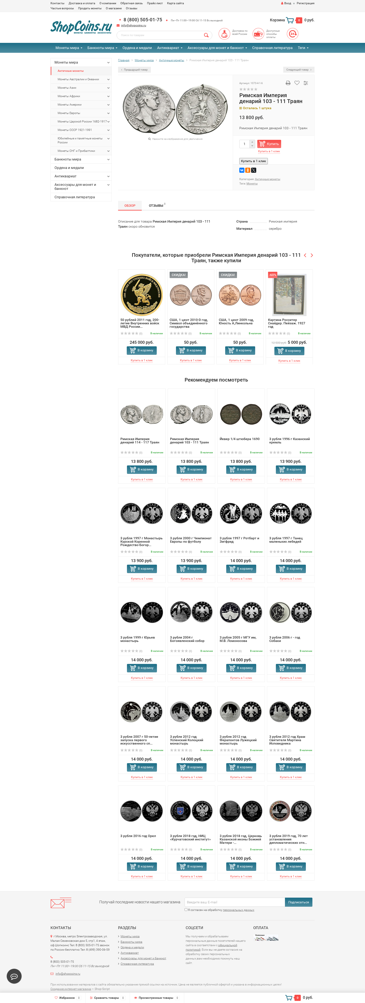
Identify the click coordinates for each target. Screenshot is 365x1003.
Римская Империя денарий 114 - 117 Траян (139, 440)
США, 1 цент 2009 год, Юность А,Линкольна (236, 321)
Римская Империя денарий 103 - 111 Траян (189, 440)
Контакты (57, 3)
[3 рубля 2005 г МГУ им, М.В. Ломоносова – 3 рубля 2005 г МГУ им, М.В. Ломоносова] (241, 612)
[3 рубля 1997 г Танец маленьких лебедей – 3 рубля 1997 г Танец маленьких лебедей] (290, 513)
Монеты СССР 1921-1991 (75, 130)
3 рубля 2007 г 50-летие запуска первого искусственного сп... (139, 740)
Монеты (252, 183)
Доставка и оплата (82, 3)
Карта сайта (175, 3)
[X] (253, 170)
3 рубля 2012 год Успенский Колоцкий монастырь (186, 740)
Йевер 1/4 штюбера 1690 (240, 439)
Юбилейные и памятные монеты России (80, 140)
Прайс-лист (155, 3)
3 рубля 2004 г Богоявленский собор (187, 639)
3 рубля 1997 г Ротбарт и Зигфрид (239, 540)
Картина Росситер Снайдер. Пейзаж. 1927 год (286, 323)
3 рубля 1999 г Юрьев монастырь (137, 639)
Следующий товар (297, 69)
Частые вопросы (62, 8)
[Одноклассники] (247, 170)
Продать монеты (90, 8)
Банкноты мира (100, 48)
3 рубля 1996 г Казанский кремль (289, 440)
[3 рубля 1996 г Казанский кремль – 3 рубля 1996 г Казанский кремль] (290, 414)
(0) (140, 333)
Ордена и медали (137, 48)
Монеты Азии (67, 87)
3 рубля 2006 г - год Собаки (284, 639)
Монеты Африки (69, 96)
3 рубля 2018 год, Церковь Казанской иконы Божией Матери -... (241, 839)
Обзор (129, 206)
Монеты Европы (69, 113)
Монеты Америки (70, 104)
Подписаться (298, 902)
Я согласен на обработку (220, 910)
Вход (287, 3)
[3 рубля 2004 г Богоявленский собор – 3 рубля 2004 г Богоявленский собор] (191, 612)
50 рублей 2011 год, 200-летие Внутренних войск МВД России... (139, 323)
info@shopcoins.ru (133, 25)
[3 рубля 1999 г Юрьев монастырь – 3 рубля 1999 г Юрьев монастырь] (141, 612)
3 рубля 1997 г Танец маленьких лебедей (286, 540)
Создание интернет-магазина (70, 989)
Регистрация (306, 3)
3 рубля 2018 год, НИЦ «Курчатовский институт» (190, 837)
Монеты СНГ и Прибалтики (76, 150)
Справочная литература (272, 48)
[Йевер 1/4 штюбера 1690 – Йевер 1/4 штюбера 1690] (241, 414)
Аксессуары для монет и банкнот (216, 48)
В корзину (145, 350)
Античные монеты (71, 70)
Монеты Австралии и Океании (78, 79)
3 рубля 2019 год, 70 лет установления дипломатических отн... (288, 839)
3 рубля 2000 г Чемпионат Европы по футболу (191, 540)
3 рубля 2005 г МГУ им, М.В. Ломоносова (238, 639)
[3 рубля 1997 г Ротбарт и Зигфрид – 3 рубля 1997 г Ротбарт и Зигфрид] (241, 513)
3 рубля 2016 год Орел (138, 836)
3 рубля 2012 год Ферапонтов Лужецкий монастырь (238, 740)
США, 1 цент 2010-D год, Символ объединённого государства (189, 323)
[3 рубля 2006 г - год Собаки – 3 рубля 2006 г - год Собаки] (290, 612)
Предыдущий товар (135, 69)
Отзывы (131, 8)
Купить (273, 144)
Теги (301, 48)
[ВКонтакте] (241, 170)
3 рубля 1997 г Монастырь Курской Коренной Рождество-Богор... (141, 541)
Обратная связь (131, 3)
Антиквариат (168, 48)
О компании (107, 3)
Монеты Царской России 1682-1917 (82, 121)
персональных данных (238, 910)
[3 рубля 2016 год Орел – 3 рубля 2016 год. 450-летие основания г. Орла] (141, 811)
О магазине (114, 8)
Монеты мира (67, 48)
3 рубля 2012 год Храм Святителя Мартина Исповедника (287, 740)
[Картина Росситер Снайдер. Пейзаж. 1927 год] (289, 295)
